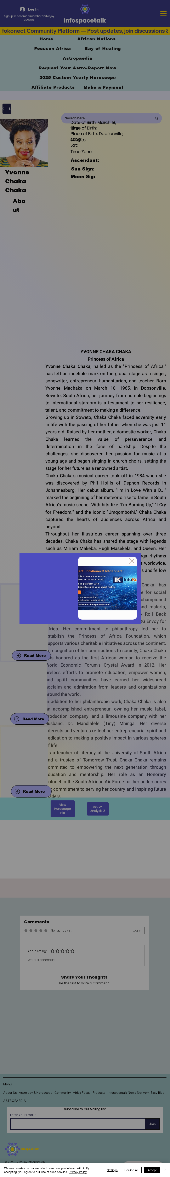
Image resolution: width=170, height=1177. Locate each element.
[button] (132, 561)
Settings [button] (112, 1170)
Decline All (131, 1170)
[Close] (165, 1170)
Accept (152, 1170)
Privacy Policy (78, 1172)
